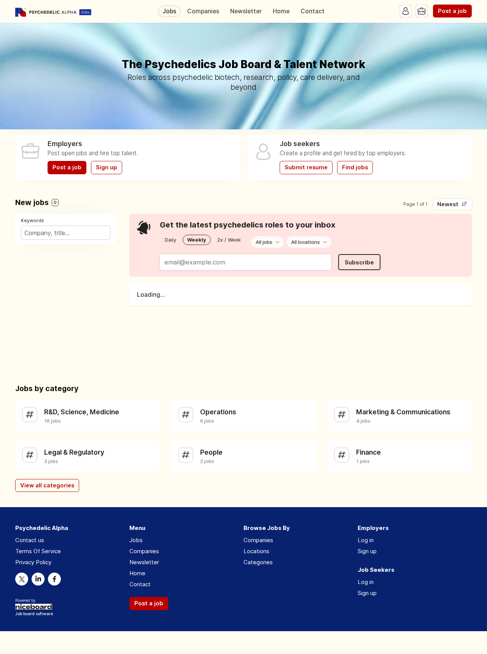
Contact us (29, 540)
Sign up (106, 167)
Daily (170, 240)
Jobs (169, 11)
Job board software (34, 614)
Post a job (452, 11)
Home (281, 11)
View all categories (47, 485)
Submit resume (306, 167)
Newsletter (246, 11)
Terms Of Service (38, 551)
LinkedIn (38, 579)
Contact (313, 11)
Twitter (21, 579)
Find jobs (355, 167)
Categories (258, 562)
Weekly (196, 240)
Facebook (54, 579)
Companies (203, 11)
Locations (256, 551)
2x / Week (229, 240)
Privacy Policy (33, 562)
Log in (366, 540)
